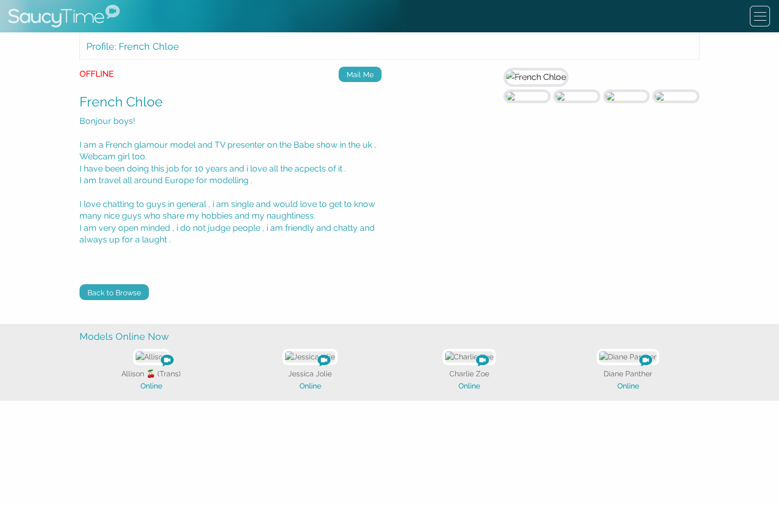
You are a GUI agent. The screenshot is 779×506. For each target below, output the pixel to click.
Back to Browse (114, 292)
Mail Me (360, 74)
